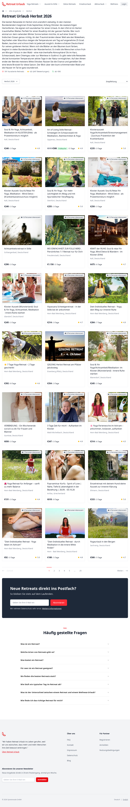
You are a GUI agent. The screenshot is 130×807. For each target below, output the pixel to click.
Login (124, 4)
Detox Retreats (69, 4)
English (125, 799)
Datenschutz (72, 755)
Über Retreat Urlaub (10, 752)
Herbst (29, 11)
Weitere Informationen (52, 608)
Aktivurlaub (99, 4)
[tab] (14, 124)
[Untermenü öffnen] (41, 4)
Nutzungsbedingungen (110, 750)
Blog (69, 760)
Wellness (114, 4)
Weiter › (120, 570)
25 (80, 570)
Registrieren (105, 740)
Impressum (72, 750)
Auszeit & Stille (51, 4)
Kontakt (70, 745)
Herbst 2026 (9, 81)
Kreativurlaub (85, 4)
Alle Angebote (15, 11)
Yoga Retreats (32, 4)
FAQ (68, 740)
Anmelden (104, 745)
